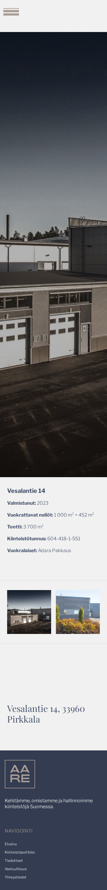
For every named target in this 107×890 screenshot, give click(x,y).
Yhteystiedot (15, 877)
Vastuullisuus (16, 869)
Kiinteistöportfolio (20, 852)
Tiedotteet (14, 860)
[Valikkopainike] (11, 11)
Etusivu (11, 844)
